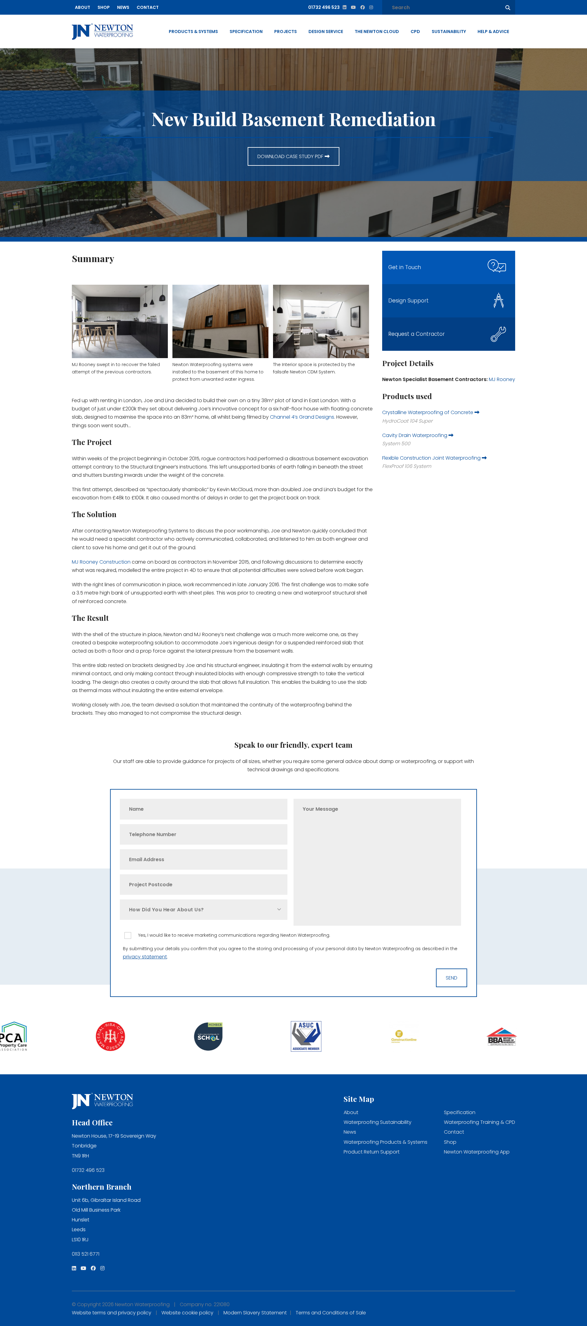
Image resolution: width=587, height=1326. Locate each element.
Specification (246, 31)
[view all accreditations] (49, 1037)
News (123, 7)
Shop (104, 7)
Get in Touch (404, 267)
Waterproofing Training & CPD (479, 1122)
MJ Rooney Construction (101, 561)
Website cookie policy (187, 1312)
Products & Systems (193, 31)
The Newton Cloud (377, 31)
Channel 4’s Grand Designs (302, 416)
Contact (148, 7)
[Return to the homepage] (102, 31)
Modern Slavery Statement (255, 1312)
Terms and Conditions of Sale (331, 1312)
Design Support (408, 300)
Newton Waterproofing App (477, 1151)
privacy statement (145, 956)
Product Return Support (372, 1151)
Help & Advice (493, 31)
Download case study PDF (290, 156)
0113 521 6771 (85, 1253)
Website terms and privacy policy (111, 1312)
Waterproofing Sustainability (378, 1122)
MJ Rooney (501, 379)
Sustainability (449, 31)
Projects (285, 31)
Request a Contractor (416, 334)
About (82, 7)
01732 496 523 (88, 1170)
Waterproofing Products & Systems (385, 1142)
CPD (415, 31)
